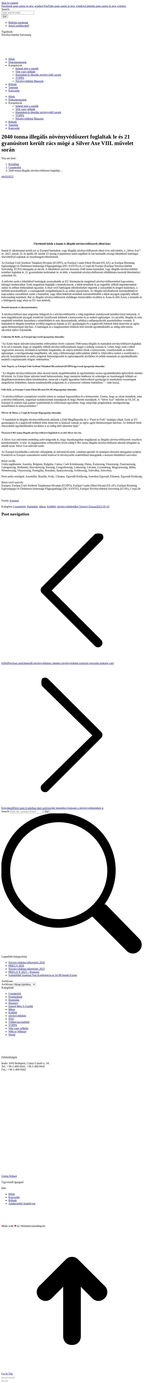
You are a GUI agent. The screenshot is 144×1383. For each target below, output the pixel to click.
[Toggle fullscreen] (9, 1377)
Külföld (51, 506)
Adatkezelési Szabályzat (21, 1203)
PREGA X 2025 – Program (23, 972)
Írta (85, 506)
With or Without (17, 1031)
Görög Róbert (9, 1176)
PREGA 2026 (16, 965)
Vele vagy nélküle (18, 1028)
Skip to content (9, 2)
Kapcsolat (13, 1197)
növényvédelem (66, 506)
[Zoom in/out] (13, 1377)
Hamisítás (32, 506)
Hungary (13, 1003)
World (11, 1034)
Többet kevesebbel (18, 1022)
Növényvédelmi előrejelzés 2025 (26, 968)
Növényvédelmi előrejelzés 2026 (26, 962)
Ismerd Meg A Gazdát (20, 1006)
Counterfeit (19, 506)
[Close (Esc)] (2, 1377)
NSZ (11, 1018)
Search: (5, 811)
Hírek (11, 1194)
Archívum (7, 984)
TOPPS (12, 1025)
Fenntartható (15, 996)
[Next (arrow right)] (6, 1380)
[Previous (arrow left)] (2, 1380)
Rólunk (12, 1200)
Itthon (42, 506)
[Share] (6, 1377)
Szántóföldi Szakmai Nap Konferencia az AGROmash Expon (42, 975)
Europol (14, 500)
